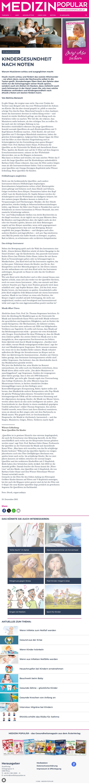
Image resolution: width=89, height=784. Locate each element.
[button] (86, 15)
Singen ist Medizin (17, 612)
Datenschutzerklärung (47, 766)
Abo (17, 15)
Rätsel (53, 15)
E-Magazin (64, 15)
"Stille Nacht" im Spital (19, 550)
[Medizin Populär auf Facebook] (74, 764)
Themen (5, 15)
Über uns (42, 15)
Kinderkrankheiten (11, 52)
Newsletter (28, 15)
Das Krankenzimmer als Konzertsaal (62, 550)
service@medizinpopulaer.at (14, 775)
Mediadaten (42, 763)
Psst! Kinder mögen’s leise (58, 581)
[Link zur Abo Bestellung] (75, 41)
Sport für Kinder (54, 612)
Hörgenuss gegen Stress (20, 581)
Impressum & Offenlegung (49, 769)
